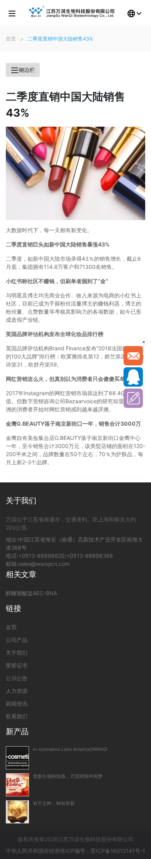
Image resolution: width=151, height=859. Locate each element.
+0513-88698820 (41, 555)
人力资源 (16, 691)
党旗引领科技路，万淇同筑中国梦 (68, 776)
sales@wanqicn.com (44, 563)
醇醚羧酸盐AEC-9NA (31, 593)
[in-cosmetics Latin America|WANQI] (17, 757)
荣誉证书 (16, 665)
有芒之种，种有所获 (54, 803)
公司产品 (16, 640)
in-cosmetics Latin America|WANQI (70, 749)
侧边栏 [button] (27, 69)
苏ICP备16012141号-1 (118, 850)
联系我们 (16, 716)
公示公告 (16, 678)
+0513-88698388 (89, 555)
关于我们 (16, 652)
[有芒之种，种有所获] (17, 811)
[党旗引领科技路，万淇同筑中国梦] (17, 784)
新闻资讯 (16, 703)
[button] (12, 13)
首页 (11, 627)
